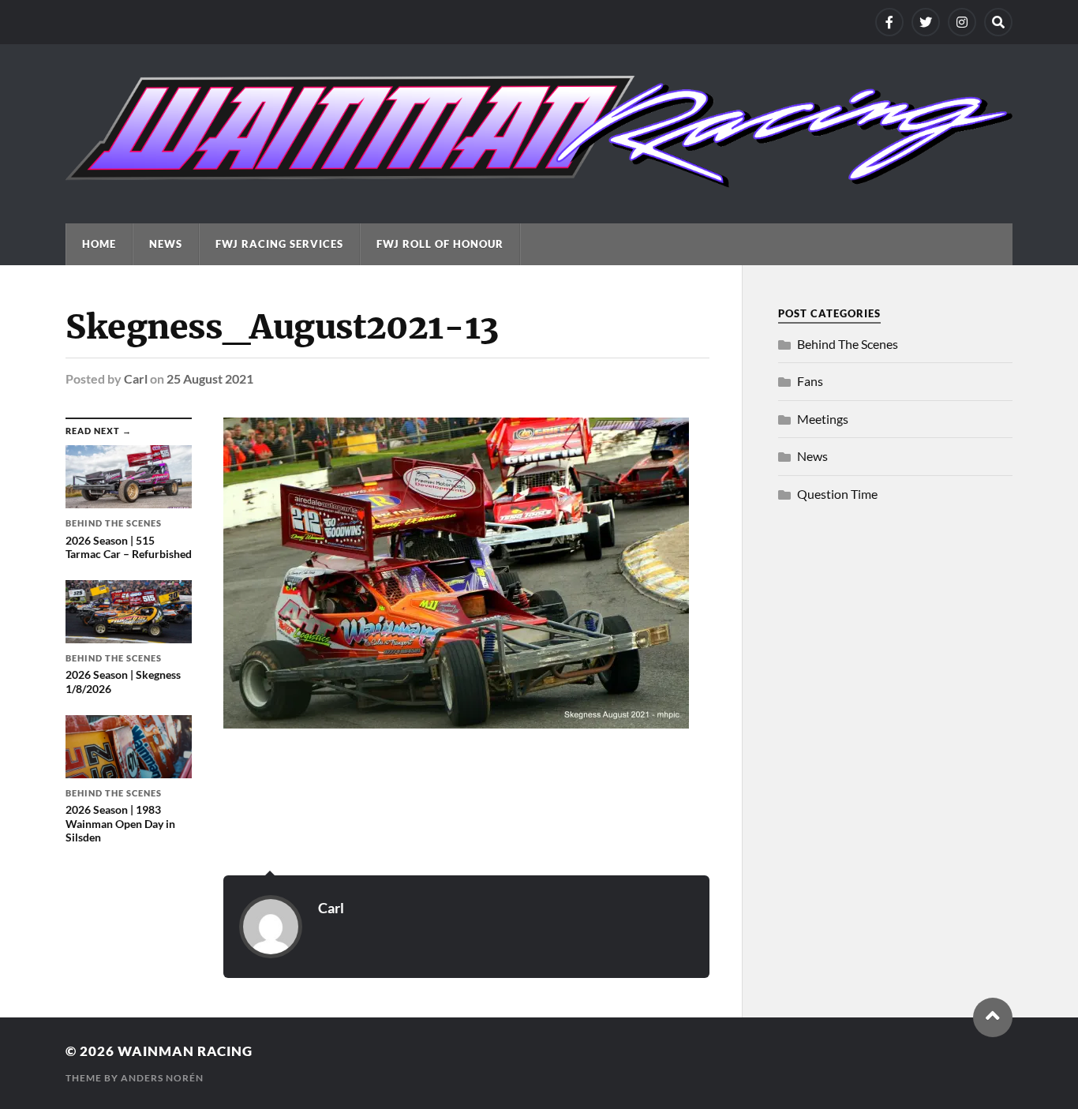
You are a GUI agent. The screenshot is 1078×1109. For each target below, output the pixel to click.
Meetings (822, 418)
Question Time (837, 493)
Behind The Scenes (847, 343)
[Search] (998, 22)
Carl (136, 378)
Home (99, 244)
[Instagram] (962, 22)
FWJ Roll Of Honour (439, 244)
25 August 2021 (210, 378)
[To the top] (992, 1017)
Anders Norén (162, 1078)
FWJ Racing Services (279, 244)
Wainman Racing (185, 1051)
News (165, 244)
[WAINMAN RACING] (539, 180)
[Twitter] (925, 22)
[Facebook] (889, 22)
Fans (810, 380)
